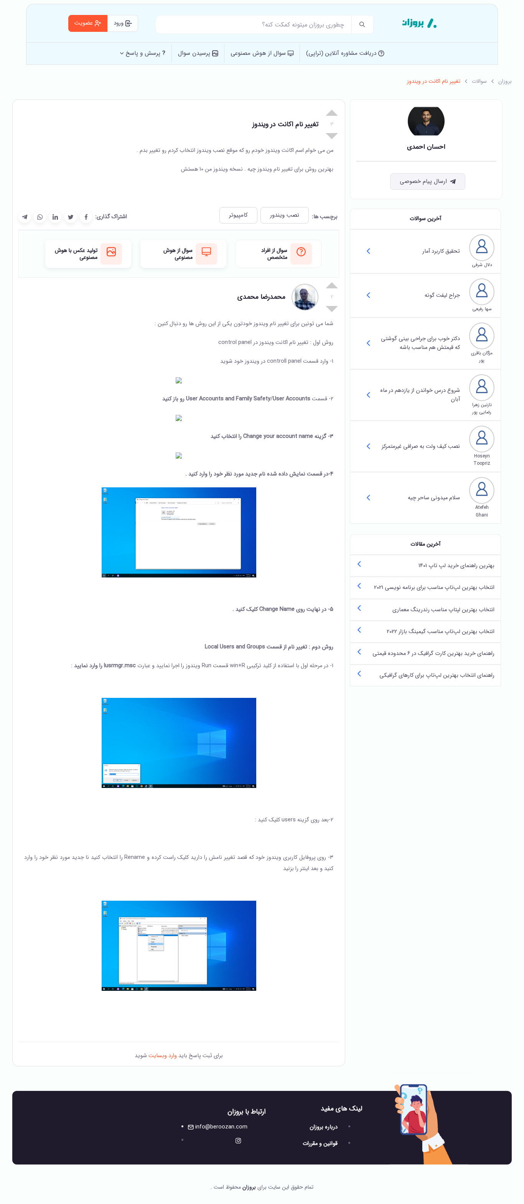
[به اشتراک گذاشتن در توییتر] (70, 217)
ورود (119, 23)
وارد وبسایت (162, 1055)
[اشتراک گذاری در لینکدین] (55, 217)
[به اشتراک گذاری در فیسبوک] (86, 217)
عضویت (84, 23)
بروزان (505, 81)
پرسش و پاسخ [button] (145, 53)
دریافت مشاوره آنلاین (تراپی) (342, 53)
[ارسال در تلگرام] (24, 217)
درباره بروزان (324, 1127)
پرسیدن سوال (195, 53)
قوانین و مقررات (320, 1143)
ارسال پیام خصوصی (423, 181)
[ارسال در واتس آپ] (40, 217)
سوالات (479, 81)
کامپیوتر (238, 215)
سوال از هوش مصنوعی (259, 53)
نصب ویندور (284, 215)
